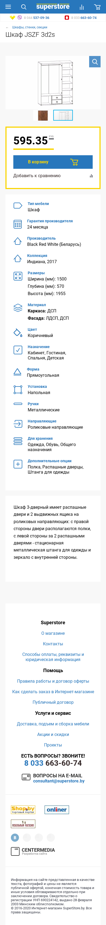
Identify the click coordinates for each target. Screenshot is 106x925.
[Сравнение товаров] (82, 7)
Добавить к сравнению (37, 175)
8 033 (83, 18)
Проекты (53, 745)
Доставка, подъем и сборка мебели (53, 723)
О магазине (53, 633)
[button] (95, 61)
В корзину (38, 161)
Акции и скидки (53, 734)
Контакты (53, 643)
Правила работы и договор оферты (53, 681)
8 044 (36, 18)
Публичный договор (53, 702)
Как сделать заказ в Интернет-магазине (53, 691)
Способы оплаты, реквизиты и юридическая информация (53, 657)
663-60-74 (53, 763)
